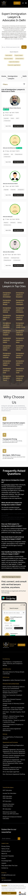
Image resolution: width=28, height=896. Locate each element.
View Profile (8, 126)
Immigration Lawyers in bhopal (7, 302)
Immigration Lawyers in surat (20, 370)
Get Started (21, 644)
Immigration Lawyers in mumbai (20, 355)
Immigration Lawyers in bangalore (20, 295)
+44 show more (7, 225)
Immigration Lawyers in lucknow (7, 355)
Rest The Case (16, 532)
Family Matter (8, 55)
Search (24, 47)
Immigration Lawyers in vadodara (20, 378)
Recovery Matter (8, 58)
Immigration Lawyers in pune (7, 370)
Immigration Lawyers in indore (7, 340)
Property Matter (19, 55)
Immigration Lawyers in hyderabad (20, 332)
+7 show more (7, 120)
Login (17, 3)
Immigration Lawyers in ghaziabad (7, 325)
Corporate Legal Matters (14, 65)
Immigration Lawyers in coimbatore (20, 310)
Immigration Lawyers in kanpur (7, 348)
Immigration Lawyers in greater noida (20, 325)
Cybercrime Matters (14, 62)
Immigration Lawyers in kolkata (20, 348)
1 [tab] (14, 384)
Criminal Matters (20, 58)
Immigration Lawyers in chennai (7, 310)
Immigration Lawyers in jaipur (20, 340)
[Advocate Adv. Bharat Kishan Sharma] (14, 100)
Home (3, 76)
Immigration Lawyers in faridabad (20, 317)
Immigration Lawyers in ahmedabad (7, 295)
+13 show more (16, 260)
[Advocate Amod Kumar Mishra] (14, 176)
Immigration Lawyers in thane (7, 378)
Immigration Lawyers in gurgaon (7, 332)
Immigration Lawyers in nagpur (7, 363)
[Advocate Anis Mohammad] (14, 140)
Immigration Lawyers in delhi (7, 317)
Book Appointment (18, 126)
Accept (9, 893)
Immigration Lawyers (13, 77)
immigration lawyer (9, 485)
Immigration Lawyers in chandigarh (20, 302)
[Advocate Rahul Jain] (14, 209)
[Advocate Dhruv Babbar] (14, 244)
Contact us (4, 868)
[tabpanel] (14, 336)
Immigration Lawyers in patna (20, 363)
